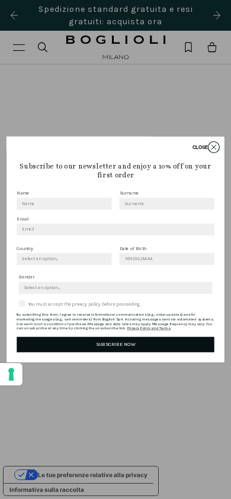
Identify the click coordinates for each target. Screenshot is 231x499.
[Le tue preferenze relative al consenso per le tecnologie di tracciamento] (11, 374)
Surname (129, 193)
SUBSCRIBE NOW (115, 344)
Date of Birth (133, 248)
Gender (27, 277)
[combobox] (62, 259)
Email (22, 219)
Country (25, 248)
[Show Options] (105, 259)
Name (23, 193)
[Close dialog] (213, 147)
